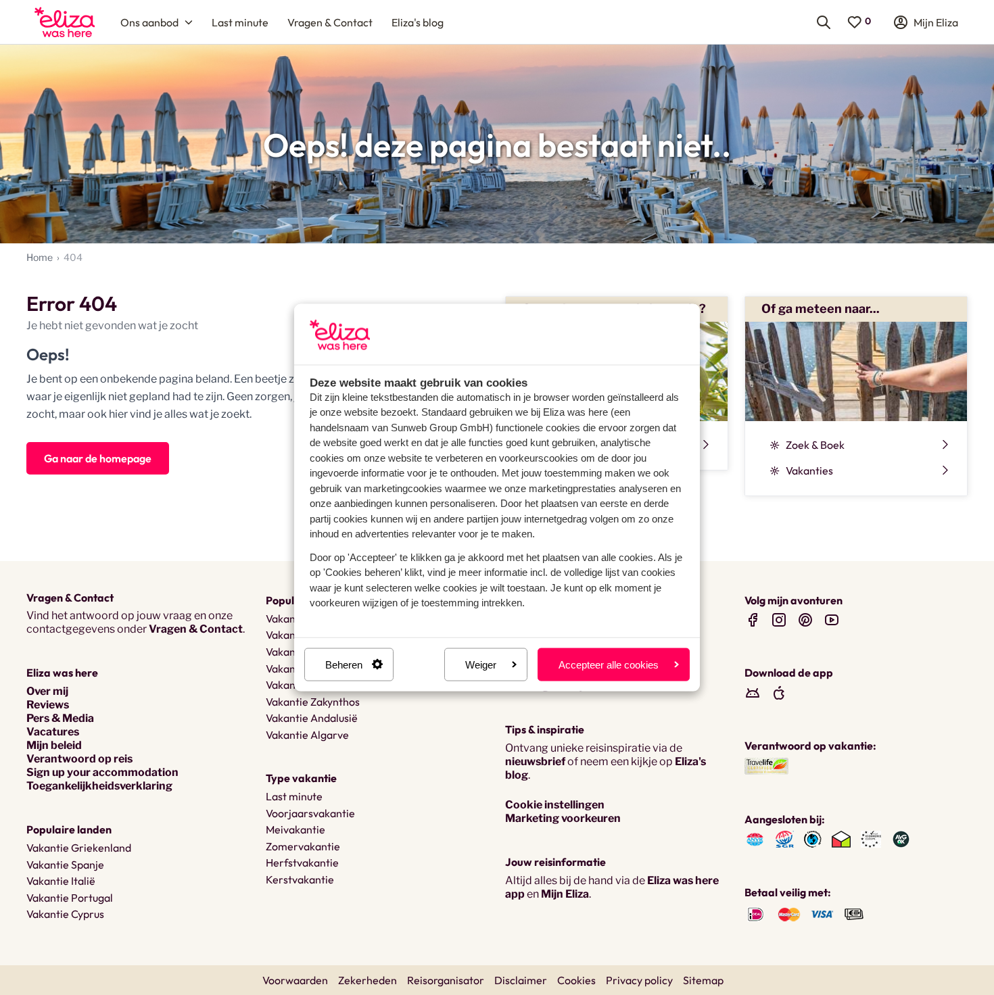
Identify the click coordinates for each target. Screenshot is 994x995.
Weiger (480, 664)
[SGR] (785, 838)
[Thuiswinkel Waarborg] (841, 838)
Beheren (343, 664)
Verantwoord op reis (79, 758)
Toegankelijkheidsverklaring (99, 785)
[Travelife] (766, 764)
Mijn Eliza (565, 894)
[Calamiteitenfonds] (813, 838)
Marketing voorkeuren (563, 818)
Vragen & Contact (196, 629)
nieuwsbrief (535, 761)
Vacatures (52, 731)
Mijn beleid (54, 745)
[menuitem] (64, 22)
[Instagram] (779, 619)
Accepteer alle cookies (609, 664)
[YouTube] (832, 619)
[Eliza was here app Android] (752, 692)
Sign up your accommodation (102, 772)
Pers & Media (60, 718)
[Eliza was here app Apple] (779, 692)
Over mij (47, 691)
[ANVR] (754, 838)
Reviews (47, 704)
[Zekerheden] (871, 838)
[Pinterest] (805, 619)
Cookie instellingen (555, 804)
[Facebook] (752, 619)
